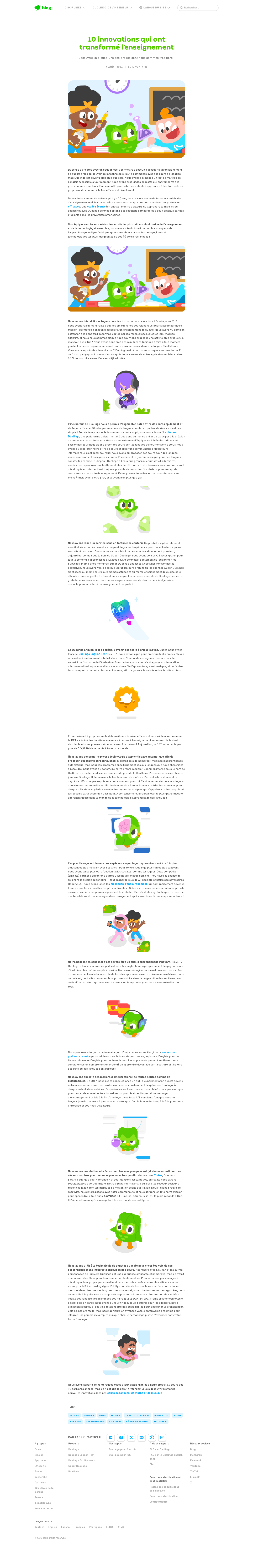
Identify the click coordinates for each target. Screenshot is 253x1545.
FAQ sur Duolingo (160, 1449)
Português (95, 1527)
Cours (37, 1449)
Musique (115, 1415)
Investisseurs (42, 1502)
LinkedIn (195, 1477)
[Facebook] (121, 1437)
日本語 (110, 1527)
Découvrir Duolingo (137, 1421)
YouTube (195, 1466)
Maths (102, 1415)
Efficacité (40, 1466)
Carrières (40, 1482)
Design (177, 1415)
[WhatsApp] (152, 1437)
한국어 (121, 1527)
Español (66, 1527)
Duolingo (73, 1449)
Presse (38, 1497)
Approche (40, 1460)
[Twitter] (131, 1437)
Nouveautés (161, 1415)
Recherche (115, 1421)
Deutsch (39, 1527)
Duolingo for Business (81, 1460)
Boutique (73, 1471)
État (152, 1464)
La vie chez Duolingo (138, 1415)
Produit (74, 1415)
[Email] (162, 1437)
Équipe (38, 1471)
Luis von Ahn (137, 66)
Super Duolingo (77, 1466)
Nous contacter (43, 1508)
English (52, 1527)
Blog (193, 1449)
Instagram (196, 1455)
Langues (89, 1415)
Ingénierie (75, 1421)
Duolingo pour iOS (120, 1455)
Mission (38, 1455)
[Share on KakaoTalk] (142, 1437)
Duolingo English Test (81, 1455)
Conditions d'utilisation (164, 1496)
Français (80, 1527)
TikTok (194, 1471)
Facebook (196, 1460)
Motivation (160, 1421)
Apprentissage (95, 1421)
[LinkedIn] (111, 1437)
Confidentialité (158, 1501)
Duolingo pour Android (122, 1449)
